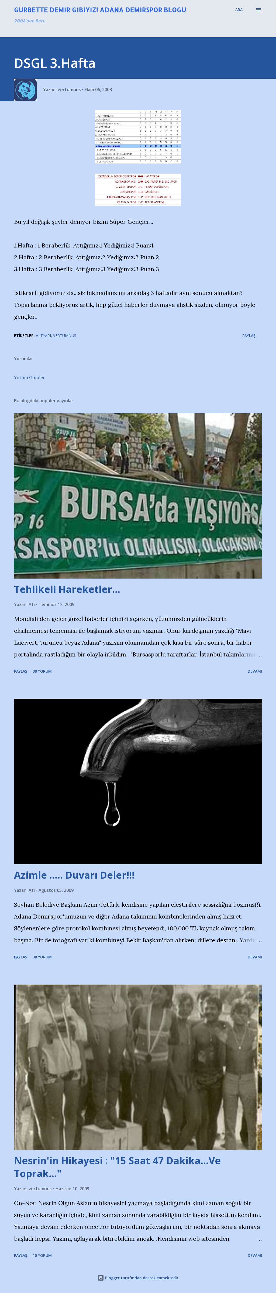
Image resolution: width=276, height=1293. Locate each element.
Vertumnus (64, 335)
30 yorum (42, 671)
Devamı (255, 671)
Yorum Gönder (29, 377)
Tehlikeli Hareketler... (67, 589)
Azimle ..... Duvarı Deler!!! (74, 875)
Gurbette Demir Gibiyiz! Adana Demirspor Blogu (100, 9)
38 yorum (42, 957)
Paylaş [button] (249, 335)
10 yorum (42, 1255)
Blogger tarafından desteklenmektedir (141, 1277)
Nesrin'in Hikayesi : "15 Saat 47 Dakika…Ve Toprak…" (117, 1167)
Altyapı (43, 335)
